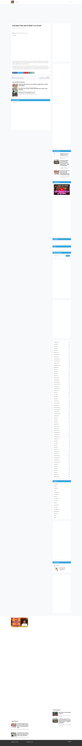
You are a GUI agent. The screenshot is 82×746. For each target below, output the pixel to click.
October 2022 (62, 434)
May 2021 (62, 470)
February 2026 (61, 354)
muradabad (56, 509)
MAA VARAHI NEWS (22, 742)
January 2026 (62, 356)
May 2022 (62, 445)
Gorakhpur (56, 498)
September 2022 (62, 436)
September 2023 (61, 413)
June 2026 (62, 346)
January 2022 (62, 453)
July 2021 (62, 466)
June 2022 (62, 443)
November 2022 (62, 432)
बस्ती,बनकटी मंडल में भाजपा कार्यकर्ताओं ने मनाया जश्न (26, 92)
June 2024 (61, 394)
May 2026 (62, 348)
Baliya (55, 486)
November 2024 (62, 384)
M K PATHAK (17, 28)
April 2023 (62, 422)
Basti (55, 490)
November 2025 (62, 361)
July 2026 (61, 344)
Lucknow (56, 507)
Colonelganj (56, 492)
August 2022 (62, 438)
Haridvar (56, 500)
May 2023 (61, 419)
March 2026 (62, 352)
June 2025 (61, 371)
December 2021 (62, 455)
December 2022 (62, 430)
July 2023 (61, 417)
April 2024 (61, 398)
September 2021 (62, 461)
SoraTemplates (18, 744)
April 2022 (62, 447)
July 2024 (62, 392)
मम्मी (55, 515)
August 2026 (62, 342)
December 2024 (62, 382)
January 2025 (62, 379)
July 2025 (61, 369)
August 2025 (62, 367)
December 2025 (62, 358)
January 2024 (62, 405)
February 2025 (61, 377)
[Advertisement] (62, 43)
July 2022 (62, 440)
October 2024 (62, 386)
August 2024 (61, 390)
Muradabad (56, 511)
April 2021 (62, 472)
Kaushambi (56, 505)
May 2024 (61, 396)
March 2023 (61, 424)
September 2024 (62, 388)
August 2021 (62, 464)
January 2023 (62, 428)
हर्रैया (55, 517)
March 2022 (62, 449)
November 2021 (62, 457)
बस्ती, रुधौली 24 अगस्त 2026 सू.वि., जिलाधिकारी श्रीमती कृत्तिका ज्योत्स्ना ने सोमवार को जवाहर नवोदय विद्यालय (23, 734)
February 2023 (62, 426)
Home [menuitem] (17, 2)
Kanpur (55, 502)
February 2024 (62, 403)
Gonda (55, 496)
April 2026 (61, 350)
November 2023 (61, 409)
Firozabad (56, 494)
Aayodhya (56, 483)
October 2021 (62, 459)
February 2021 (62, 476)
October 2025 (62, 363)
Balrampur (56, 488)
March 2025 (62, 375)
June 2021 (62, 468)
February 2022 (62, 451)
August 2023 (61, 415)
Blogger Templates (30, 744)
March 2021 (62, 474)
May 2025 (61, 373)
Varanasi (56, 513)
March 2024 (62, 401)
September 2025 (62, 365)
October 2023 (61, 411)
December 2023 (62, 407)
